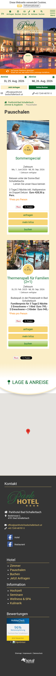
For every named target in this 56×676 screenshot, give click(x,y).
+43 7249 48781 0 (43, 93)
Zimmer (15, 566)
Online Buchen (42, 87)
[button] (4, 43)
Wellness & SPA (20, 599)
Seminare (16, 595)
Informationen (31, 5)
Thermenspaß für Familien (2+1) (28, 280)
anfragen (28, 215)
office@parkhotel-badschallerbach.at (14, 93)
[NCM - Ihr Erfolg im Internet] (28, 660)
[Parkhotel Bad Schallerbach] (28, 26)
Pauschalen (18, 570)
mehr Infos (28, 222)
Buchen (15, 574)
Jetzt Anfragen (14, 87)
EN (2, 14)
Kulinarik (16, 603)
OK (19, 5)
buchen (28, 229)
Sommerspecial (28, 158)
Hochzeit (16, 590)
